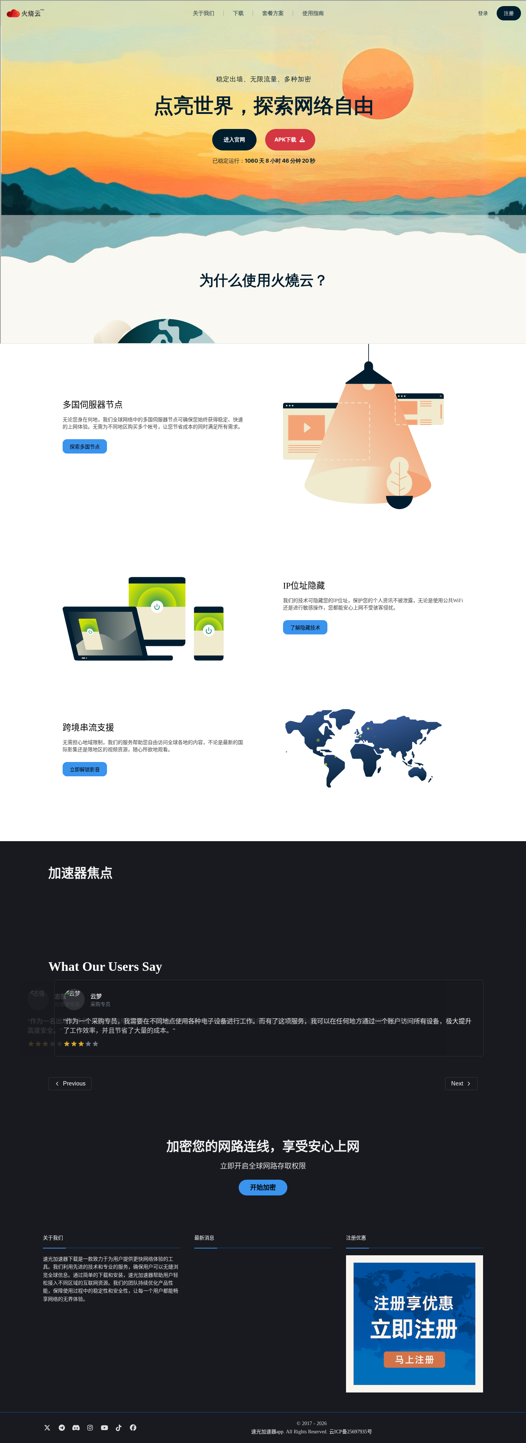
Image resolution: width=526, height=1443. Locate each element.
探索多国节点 (85, 447)
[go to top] (507, 1417)
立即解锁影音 (85, 769)
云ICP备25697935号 (350, 1431)
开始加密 (263, 1187)
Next (457, 1083)
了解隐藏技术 (305, 628)
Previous (74, 1083)
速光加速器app (267, 1431)
